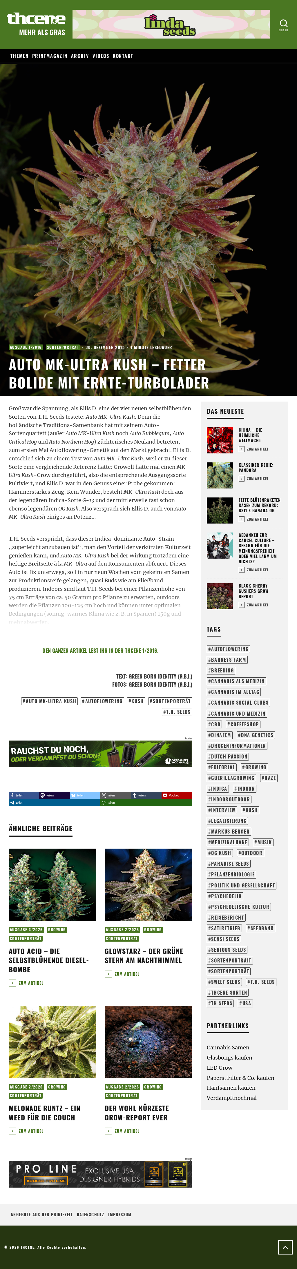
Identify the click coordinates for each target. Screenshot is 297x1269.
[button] (24, 795)
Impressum (120, 1214)
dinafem (221, 735)
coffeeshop (245, 724)
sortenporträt (172, 701)
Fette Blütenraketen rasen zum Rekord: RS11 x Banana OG (260, 505)
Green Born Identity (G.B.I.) (160, 676)
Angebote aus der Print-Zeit (42, 1214)
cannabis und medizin (238, 713)
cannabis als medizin (238, 681)
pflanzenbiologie (233, 874)
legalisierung (229, 820)
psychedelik (226, 896)
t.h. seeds (178, 711)
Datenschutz (90, 1214)
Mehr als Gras (42, 32)
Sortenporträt (63, 347)
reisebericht (227, 917)
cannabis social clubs (240, 702)
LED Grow (219, 1067)
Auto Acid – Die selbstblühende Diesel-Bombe (49, 960)
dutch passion (229, 756)
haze (270, 777)
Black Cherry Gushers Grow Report (254, 591)
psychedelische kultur (240, 906)
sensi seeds (225, 939)
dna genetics (257, 735)
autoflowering (104, 701)
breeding (222, 670)
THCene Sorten (229, 992)
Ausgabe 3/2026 (26, 929)
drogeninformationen (238, 745)
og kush (221, 852)
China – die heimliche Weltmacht (250, 435)
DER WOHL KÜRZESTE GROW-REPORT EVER (138, 1112)
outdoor (251, 852)
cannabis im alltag (235, 691)
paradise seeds (230, 863)
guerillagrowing (232, 777)
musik (265, 842)
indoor (246, 788)
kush (137, 701)
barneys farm (228, 659)
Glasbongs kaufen (229, 1057)
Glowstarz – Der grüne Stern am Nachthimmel (144, 955)
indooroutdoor (230, 799)
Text (121, 676)
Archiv (80, 55)
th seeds (221, 1003)
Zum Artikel (30, 983)
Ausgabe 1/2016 (26, 347)
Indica (219, 788)
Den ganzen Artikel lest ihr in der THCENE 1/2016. (100, 650)
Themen (19, 55)
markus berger (230, 831)
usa (246, 1003)
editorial (223, 767)
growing (256, 767)
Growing (57, 929)
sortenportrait (231, 960)
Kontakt (123, 55)
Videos (101, 55)
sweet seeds (225, 981)
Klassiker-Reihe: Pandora (256, 467)
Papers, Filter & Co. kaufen (240, 1078)
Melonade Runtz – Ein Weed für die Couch (44, 1112)
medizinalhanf (229, 842)
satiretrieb (225, 928)
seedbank (262, 928)
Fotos (119, 684)
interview (223, 810)
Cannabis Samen (228, 1047)
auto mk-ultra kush (51, 701)
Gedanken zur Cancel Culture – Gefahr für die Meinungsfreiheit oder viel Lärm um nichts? (258, 548)
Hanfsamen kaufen (231, 1087)
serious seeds (228, 949)
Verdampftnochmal (232, 1098)
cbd (215, 724)
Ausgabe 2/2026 (122, 929)
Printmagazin (50, 55)
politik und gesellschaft (243, 885)
